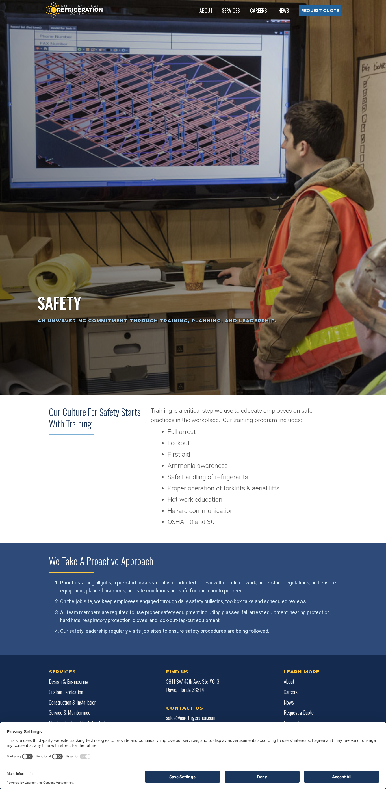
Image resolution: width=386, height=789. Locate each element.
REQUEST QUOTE (320, 10)
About (289, 681)
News (283, 10)
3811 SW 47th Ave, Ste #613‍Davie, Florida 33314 (192, 685)
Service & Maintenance (69, 712)
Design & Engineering (68, 681)
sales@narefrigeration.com (190, 717)
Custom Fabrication (66, 692)
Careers (258, 10)
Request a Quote (299, 712)
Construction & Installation (72, 702)
